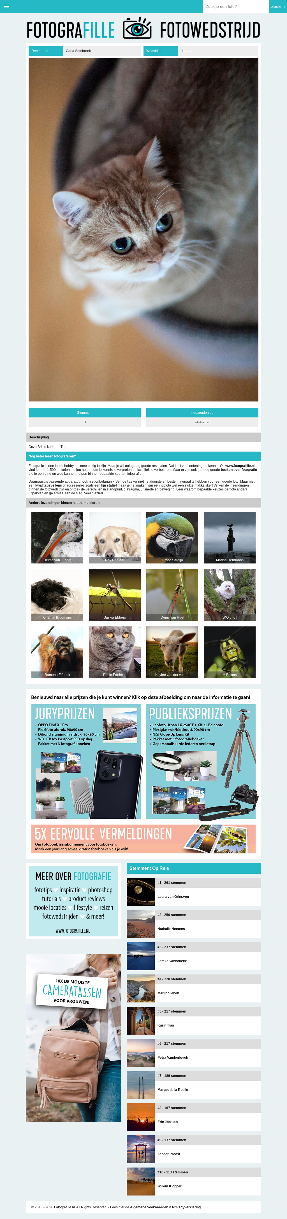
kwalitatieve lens (48, 485)
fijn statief (109, 485)
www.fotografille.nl (239, 466)
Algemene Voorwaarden (149, 1207)
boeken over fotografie (239, 470)
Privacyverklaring (186, 1207)
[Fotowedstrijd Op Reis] (143, 857)
